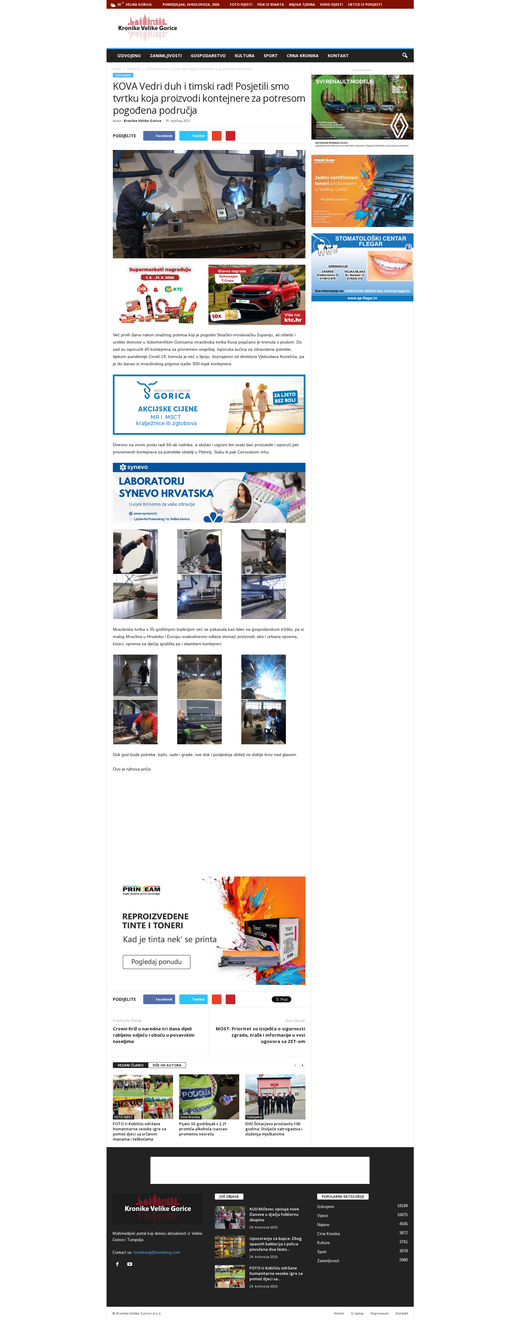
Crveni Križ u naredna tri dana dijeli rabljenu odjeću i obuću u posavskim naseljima (153, 1035)
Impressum (379, 1313)
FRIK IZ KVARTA (270, 4)
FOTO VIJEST (123, 1117)
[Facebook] (119, 1264)
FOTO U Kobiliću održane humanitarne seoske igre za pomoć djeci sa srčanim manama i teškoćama (139, 1131)
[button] (404, 55)
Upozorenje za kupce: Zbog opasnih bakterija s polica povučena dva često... (275, 1244)
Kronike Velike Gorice (142, 120)
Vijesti (322, 1215)
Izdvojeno (129, 55)
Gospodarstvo (208, 55)
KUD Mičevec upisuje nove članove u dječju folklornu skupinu (274, 1214)
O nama (357, 1313)
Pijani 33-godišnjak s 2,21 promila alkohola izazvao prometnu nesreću (203, 1129)
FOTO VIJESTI (241, 4)
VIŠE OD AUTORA (167, 1065)
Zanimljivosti (166, 55)
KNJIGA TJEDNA (302, 4)
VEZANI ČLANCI (131, 1065)
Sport (271, 55)
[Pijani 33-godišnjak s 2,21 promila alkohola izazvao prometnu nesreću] (209, 1096)
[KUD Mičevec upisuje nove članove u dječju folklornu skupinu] (230, 1217)
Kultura (245, 55)
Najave (323, 1224)
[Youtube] (130, 1264)
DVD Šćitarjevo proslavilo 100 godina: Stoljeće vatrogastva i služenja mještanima (273, 1129)
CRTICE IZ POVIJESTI (365, 4)
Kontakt (338, 55)
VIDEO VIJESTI (331, 4)
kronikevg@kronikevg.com (157, 1252)
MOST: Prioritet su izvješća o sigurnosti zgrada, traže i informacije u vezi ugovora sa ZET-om (260, 1035)
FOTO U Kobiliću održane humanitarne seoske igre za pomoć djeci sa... (276, 1273)
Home (117, 69)
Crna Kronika (303, 55)
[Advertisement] (304, 28)
